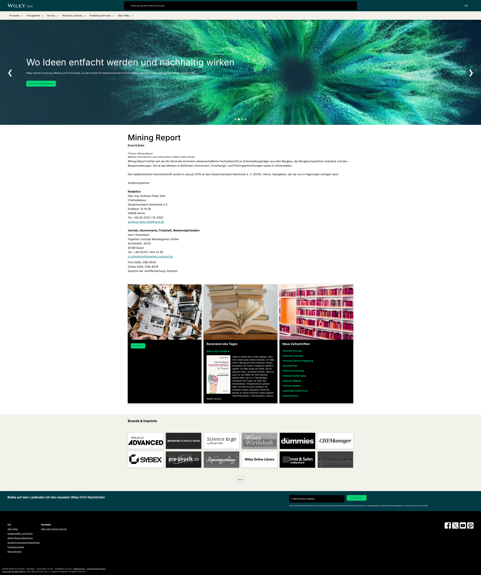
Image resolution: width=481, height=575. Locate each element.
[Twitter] (455, 528)
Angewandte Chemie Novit (295, 391)
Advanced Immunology (293, 370)
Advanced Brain (289, 365)
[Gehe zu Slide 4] (245, 119)
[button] (16, 16)
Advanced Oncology (292, 350)
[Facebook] (448, 528)
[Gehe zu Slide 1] (236, 119)
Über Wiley (13, 529)
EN (466, 5)
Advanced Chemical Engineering (297, 360)
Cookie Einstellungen (96, 569)
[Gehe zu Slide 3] (242, 119)
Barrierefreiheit (14, 551)
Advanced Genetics (291, 386)
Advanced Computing (292, 355)
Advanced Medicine (291, 380)
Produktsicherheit (16, 547)
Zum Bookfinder (40, 83)
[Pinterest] (470, 528)
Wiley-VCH (22, 6)
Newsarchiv (138, 346)
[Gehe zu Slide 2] (239, 119)
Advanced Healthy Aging (294, 375)
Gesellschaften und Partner (20, 533)
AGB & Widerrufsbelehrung (20, 538)
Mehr (240, 479)
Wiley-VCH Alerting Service (54, 529)
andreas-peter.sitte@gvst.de (146, 221)
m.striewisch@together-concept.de (150, 256)
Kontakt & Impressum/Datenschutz (24, 542)
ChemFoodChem (290, 396)
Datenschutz (79, 569)
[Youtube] (463, 528)
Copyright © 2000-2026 (13, 571)
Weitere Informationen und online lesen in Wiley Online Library (161, 157)
